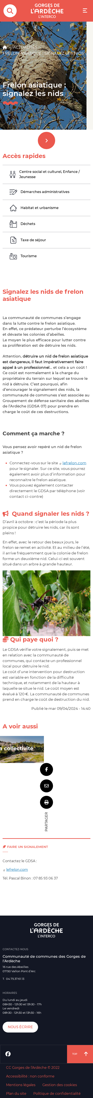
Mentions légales (20, 1085)
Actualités (25, 47)
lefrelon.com (74, 463)
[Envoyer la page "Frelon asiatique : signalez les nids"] (46, 785)
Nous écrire (20, 1027)
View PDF (46, 802)
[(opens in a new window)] (8, 1054)
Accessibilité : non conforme (30, 1076)
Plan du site (16, 1094)
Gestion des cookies (59, 1085)
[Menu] (85, 11)
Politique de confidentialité (57, 1094)
